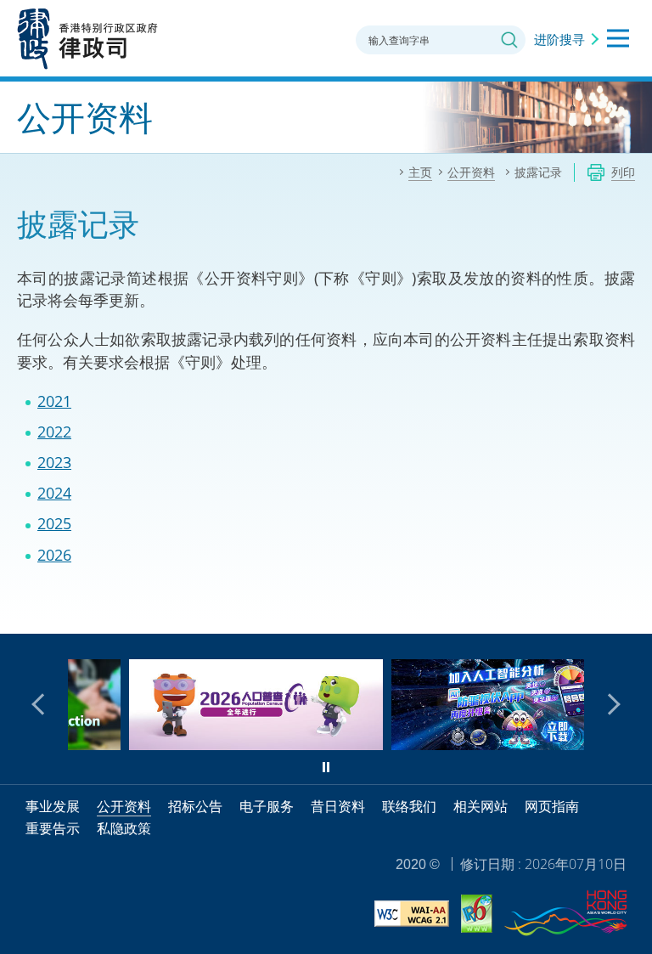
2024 (54, 493)
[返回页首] (629, 611)
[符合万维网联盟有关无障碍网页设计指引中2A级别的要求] (411, 916)
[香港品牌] (565, 915)
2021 (54, 401)
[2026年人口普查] (213, 744)
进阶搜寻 (559, 39)
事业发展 (52, 806)
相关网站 (480, 806)
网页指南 (552, 806)
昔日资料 (338, 806)
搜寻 (509, 40)
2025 (54, 523)
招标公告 (195, 806)
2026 (54, 555)
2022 (54, 431)
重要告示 (52, 828)
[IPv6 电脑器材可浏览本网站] (476, 916)
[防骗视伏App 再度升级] (475, 744)
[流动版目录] (618, 38)
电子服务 (266, 806)
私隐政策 (124, 828)
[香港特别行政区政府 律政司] (88, 38)
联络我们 (409, 806)
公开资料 (124, 806)
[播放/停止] (326, 767)
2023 (54, 462)
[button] (42, 704)
